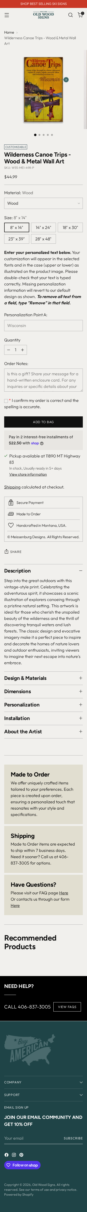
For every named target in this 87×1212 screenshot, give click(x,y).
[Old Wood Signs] (43, 15)
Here (63, 893)
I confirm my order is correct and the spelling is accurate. (41, 403)
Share (16, 552)
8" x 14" (16, 227)
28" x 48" (43, 239)
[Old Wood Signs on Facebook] (7, 1155)
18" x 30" (70, 227)
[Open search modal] (70, 15)
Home (9, 32)
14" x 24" (43, 227)
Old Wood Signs (43, 1185)
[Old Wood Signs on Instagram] (14, 1155)
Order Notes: (16, 363)
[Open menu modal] (6, 15)
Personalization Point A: (25, 314)
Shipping (12, 487)
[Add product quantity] (22, 350)
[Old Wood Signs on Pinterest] (22, 1155)
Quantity (12, 340)
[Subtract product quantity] (8, 350)
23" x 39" (16, 239)
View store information (28, 474)
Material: (18, 192)
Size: (15, 217)
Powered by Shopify (18, 1194)
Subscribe (73, 1138)
